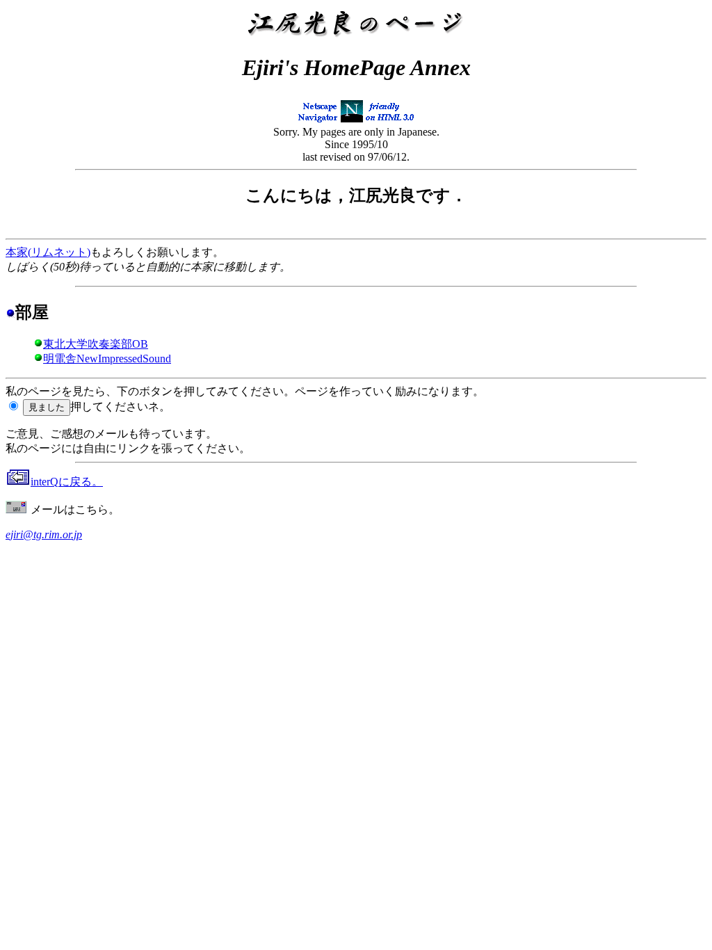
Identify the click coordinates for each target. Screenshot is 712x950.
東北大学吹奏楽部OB (95, 344)
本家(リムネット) (48, 252)
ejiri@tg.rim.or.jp (44, 534)
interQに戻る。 (67, 482)
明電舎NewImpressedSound (107, 358)
